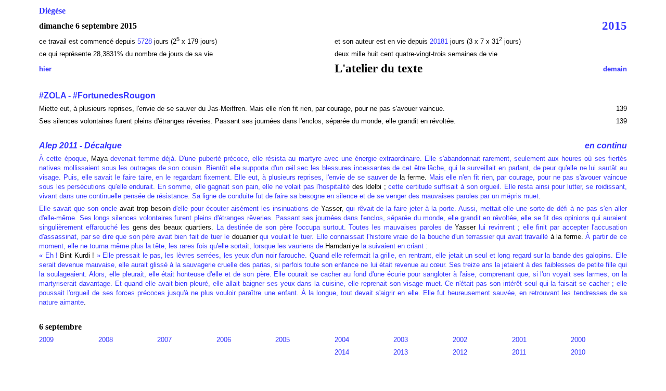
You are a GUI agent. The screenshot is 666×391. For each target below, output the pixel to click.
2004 (342, 340)
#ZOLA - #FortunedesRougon (97, 95)
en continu (606, 145)
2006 (223, 340)
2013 (400, 352)
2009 (46, 340)
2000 (578, 340)
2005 (282, 340)
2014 (342, 352)
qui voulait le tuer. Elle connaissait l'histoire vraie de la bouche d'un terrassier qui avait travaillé (403, 237)
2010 (578, 352)
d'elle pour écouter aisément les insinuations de (244, 208)
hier (45, 69)
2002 (460, 340)
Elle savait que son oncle (79, 208)
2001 (519, 340)
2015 (614, 25)
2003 (400, 340)
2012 (460, 352)
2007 (164, 340)
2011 (519, 352)
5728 (144, 41)
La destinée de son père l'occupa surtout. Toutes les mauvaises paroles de (334, 227)
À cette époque (62, 158)
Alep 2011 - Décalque (80, 145)
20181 (440, 41)
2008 (105, 340)
